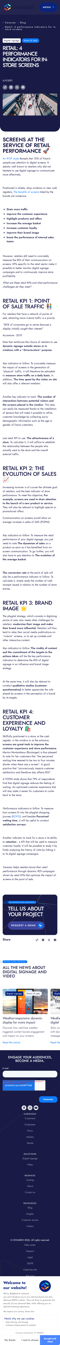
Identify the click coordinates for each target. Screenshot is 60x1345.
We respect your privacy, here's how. (19, 1311)
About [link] (30, 1186)
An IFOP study (11, 158)
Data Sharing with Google (17, 1322)
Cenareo (10, 22)
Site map (30, 1275)
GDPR (30, 1263)
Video (30, 1164)
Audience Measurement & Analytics (21, 1325)
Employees (30, 1124)
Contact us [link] (30, 1192)
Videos (30, 1226)
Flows (30, 1130)
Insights (30, 1213)
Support (30, 1251)
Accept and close (50, 1340)
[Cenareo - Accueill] (18, 7)
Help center (30, 1245)
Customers (30, 1118)
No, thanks (10, 1340)
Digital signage (30, 1158)
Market (30, 1143)
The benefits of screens (27, 192)
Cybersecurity (30, 1269)
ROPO (16, 816)
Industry (30, 1137)
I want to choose (30, 1340)
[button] (48, 7)
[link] (24, 1107)
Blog (23, 22)
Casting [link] (30, 1180)
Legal (30, 1257)
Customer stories (30, 1220)
